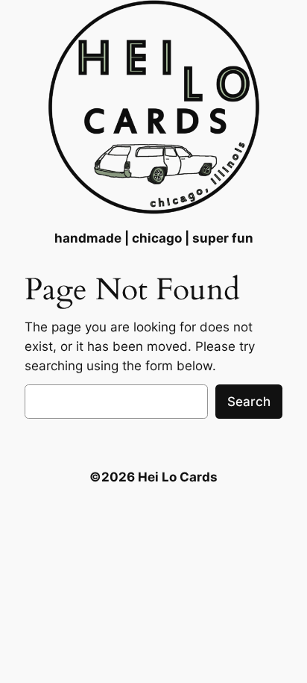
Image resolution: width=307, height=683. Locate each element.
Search (248, 401)
